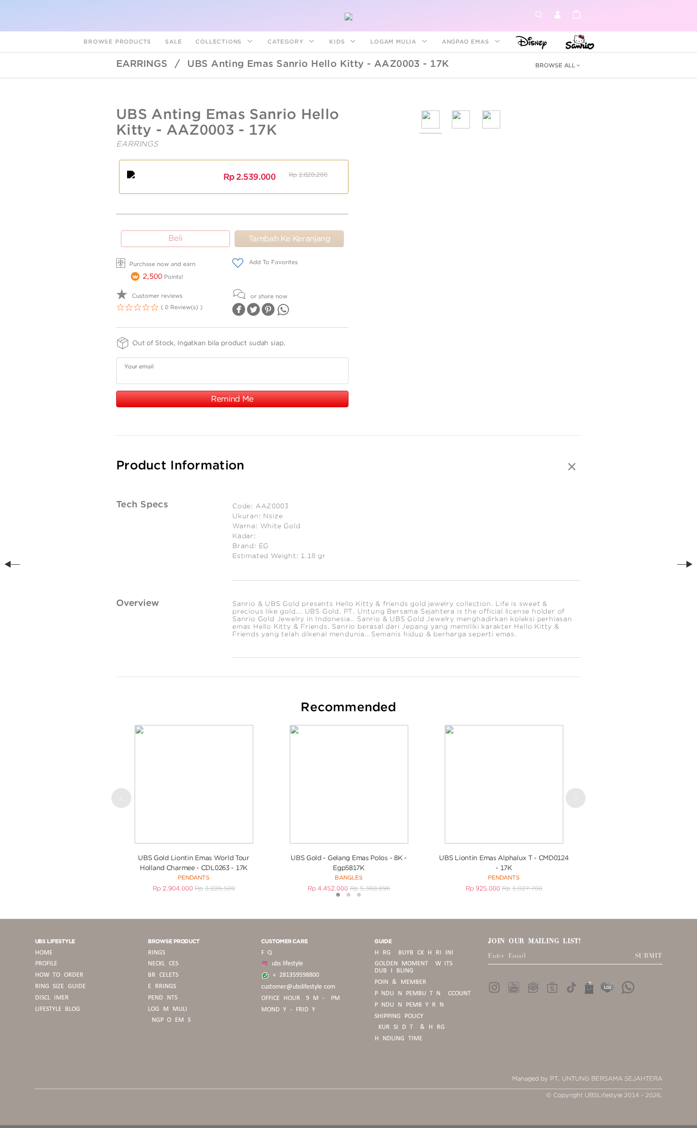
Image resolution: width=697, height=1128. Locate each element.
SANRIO (579, 41)
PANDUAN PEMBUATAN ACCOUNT (423, 993)
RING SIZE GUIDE (60, 986)
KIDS (338, 41)
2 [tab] (348, 895)
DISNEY (528, 41)
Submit (648, 956)
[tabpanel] (193, 808)
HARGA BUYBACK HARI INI (414, 952)
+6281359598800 (294, 975)
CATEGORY (286, 41)
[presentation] (557, 65)
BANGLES (349, 877)
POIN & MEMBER (400, 982)
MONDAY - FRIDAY (288, 1009)
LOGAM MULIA (394, 41)
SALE (173, 41)
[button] (557, 68)
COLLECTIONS (219, 41)
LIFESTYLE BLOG (58, 1009)
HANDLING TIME (398, 1038)
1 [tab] (338, 895)
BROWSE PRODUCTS (117, 41)
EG (264, 546)
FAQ (266, 952)
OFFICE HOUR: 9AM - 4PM (300, 998)
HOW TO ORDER (59, 975)
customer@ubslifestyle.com (298, 986)
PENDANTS (194, 877)
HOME (44, 952)
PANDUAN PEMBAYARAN (409, 1005)
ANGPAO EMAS (467, 41)
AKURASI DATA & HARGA (411, 1027)
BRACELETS (163, 975)
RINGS (156, 952)
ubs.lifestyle (285, 963)
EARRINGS (141, 63)
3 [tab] (359, 895)
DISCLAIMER (52, 997)
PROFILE (46, 963)
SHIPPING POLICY (399, 1016)
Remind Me (232, 399)
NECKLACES (163, 963)
